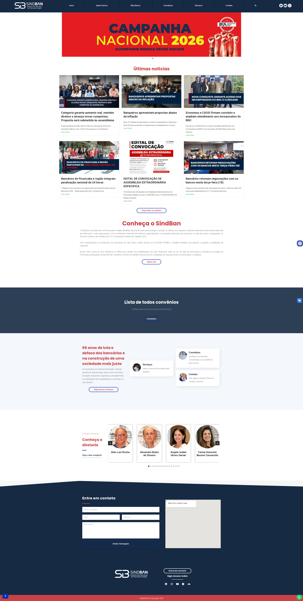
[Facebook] (281, 5)
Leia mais (65, 132)
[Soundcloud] (188, 584)
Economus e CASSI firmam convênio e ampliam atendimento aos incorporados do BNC (213, 116)
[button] (148, 58)
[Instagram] (290, 5)
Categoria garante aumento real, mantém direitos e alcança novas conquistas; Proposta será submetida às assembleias (87, 116)
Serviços (199, 5)
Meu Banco (135, 5)
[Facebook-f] (166, 584)
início (71, 5)
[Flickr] (183, 584)
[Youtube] (285, 5)
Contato (228, 5)
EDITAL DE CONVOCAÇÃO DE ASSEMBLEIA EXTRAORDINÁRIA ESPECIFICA (144, 182)
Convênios (168, 5)
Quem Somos (102, 5)
